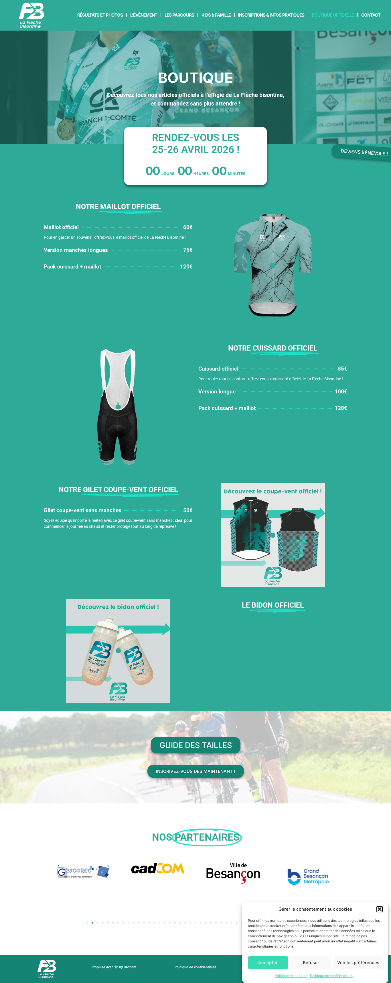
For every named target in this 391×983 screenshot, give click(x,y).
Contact (370, 15)
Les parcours (179, 15)
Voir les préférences (358, 962)
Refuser (311, 962)
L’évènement (143, 15)
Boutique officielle (333, 15)
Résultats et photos (100, 15)
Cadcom (130, 967)
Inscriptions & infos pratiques (271, 15)
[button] (379, 909)
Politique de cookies (291, 976)
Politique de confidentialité (331, 976)
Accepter (268, 962)
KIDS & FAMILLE (216, 15)
